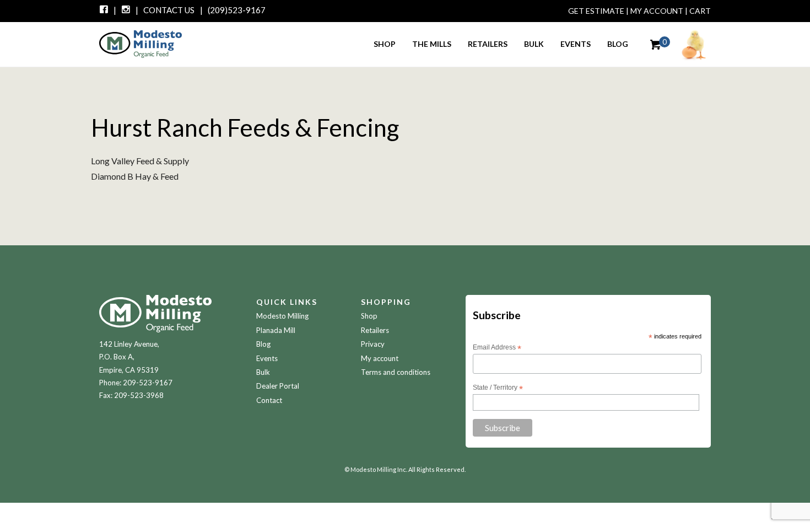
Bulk (534, 44)
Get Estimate (596, 10)
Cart (700, 10)
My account (379, 358)
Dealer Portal (277, 385)
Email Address (497, 347)
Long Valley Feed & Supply (140, 160)
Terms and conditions (395, 372)
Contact (269, 400)
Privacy (373, 344)
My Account (656, 10)
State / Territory (498, 388)
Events (575, 44)
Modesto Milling (282, 315)
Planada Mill (275, 330)
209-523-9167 (147, 382)
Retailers (487, 44)
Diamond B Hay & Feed (135, 176)
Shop (385, 44)
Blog (617, 44)
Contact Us (169, 10)
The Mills (431, 44)
